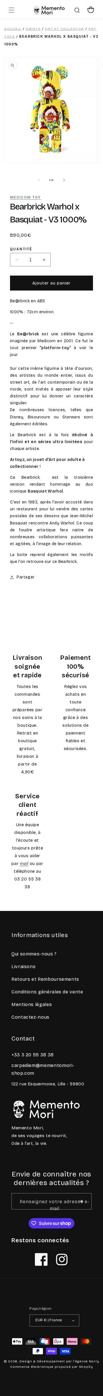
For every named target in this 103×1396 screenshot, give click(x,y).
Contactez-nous (30, 1017)
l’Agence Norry (86, 1361)
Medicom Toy (25, 197)
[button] (11, 10)
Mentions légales (31, 1004)
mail (24, 863)
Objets (33, 29)
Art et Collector (64, 29)
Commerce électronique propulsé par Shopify (51, 1367)
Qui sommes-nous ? (34, 954)
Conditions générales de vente (47, 992)
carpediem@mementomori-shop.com (42, 1069)
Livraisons (23, 966)
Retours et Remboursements (45, 979)
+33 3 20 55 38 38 (32, 1054)
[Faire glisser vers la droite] (64, 180)
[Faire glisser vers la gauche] (39, 180)
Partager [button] (26, 577)
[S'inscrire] (81, 1201)
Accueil (12, 29)
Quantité (21, 249)
